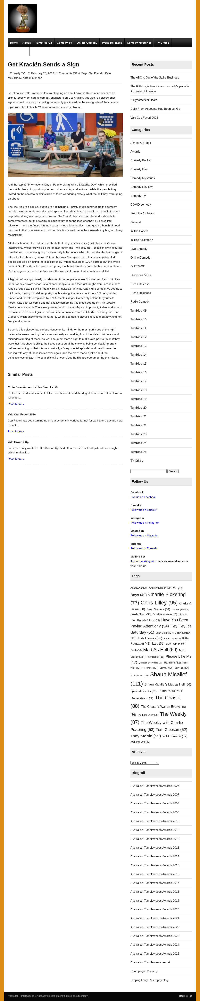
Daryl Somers (158, 609)
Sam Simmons (139, 675)
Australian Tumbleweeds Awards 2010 (154, 821)
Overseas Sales (140, 275)
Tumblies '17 (138, 381)
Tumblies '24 (138, 442)
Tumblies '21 (138, 416)
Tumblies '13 (138, 345)
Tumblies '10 (138, 319)
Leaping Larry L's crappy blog (149, 980)
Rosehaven (150, 668)
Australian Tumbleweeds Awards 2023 (154, 935)
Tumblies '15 (138, 363)
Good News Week (165, 614)
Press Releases (112, 42)
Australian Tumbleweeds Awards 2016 (154, 874)
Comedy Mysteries (139, 42)
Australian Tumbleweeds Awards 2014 (154, 856)
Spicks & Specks (143, 691)
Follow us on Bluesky (143, 509)
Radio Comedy (140, 301)
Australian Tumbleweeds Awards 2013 (154, 847)
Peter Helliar (155, 657)
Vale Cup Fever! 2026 (144, 117)
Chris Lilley (159, 603)
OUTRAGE (137, 266)
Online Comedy (87, 42)
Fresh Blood (140, 614)
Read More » (16, 404)
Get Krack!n (96, 73)
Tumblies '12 (138, 337)
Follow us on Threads (143, 548)
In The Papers (139, 231)
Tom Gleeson (171, 729)
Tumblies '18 (138, 390)
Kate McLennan (32, 77)
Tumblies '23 (138, 434)
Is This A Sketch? (141, 239)
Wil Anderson (174, 736)
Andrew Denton (160, 587)
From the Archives (142, 213)
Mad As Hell (160, 649)
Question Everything (150, 663)
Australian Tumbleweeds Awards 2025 (154, 953)
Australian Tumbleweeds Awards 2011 (154, 829)
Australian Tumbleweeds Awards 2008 (154, 803)
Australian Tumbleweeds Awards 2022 (154, 927)
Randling (172, 662)
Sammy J (166, 668)
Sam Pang (182, 668)
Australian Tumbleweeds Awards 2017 (154, 882)
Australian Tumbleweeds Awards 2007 (154, 794)
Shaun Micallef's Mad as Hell (168, 684)
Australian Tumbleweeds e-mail (150, 962)
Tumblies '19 (138, 398)
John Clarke (165, 633)
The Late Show (148, 715)
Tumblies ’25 (43, 42)
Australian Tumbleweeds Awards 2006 (154, 785)
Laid (158, 643)
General (135, 222)
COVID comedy (140, 204)
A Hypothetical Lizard (143, 100)
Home (14, 42)
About (26, 42)
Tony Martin (145, 736)
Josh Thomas (149, 638)
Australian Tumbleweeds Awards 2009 (154, 812)
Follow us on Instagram (144, 522)
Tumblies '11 (138, 328)
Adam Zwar (138, 588)
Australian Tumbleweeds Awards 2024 (154, 944)
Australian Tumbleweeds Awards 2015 (154, 865)
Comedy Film (19, 51)
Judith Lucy (172, 638)
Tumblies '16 (138, 372)
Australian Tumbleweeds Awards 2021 (154, 918)
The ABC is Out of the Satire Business (154, 77)
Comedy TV (64, 42)
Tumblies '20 (138, 407)
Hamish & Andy (148, 620)
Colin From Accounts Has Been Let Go (155, 108)
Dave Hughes (180, 609)
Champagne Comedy (144, 971)
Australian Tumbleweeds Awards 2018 (154, 891)
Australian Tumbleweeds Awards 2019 (154, 900)
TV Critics (162, 42)
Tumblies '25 (138, 451)
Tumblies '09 (138, 310)
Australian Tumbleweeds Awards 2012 (154, 838)
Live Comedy (138, 248)
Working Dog (140, 741)
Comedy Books (140, 160)
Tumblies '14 (138, 354)
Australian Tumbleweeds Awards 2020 (154, 909)
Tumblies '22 (138, 425)
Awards (135, 151)
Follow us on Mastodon (144, 535)
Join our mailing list (142, 561)
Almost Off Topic (141, 142)
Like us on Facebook (143, 496)
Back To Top (185, 996)
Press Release (139, 284)
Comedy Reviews (141, 186)
